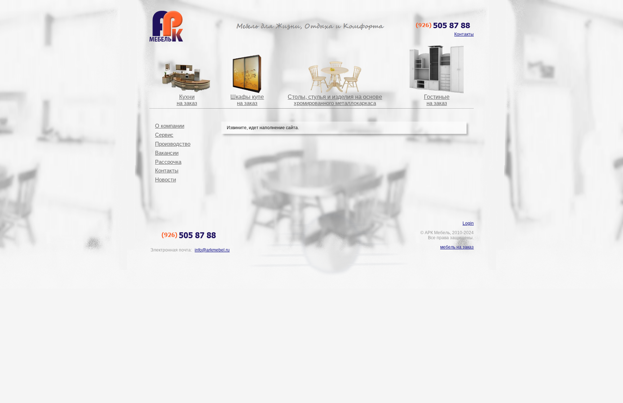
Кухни (187, 100)
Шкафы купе (247, 100)
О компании (169, 126)
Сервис (164, 135)
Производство (172, 144)
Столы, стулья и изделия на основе (335, 100)
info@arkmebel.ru (212, 250)
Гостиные (437, 100)
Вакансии (166, 153)
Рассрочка (168, 162)
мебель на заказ (457, 247)
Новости (165, 180)
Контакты (166, 171)
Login (468, 223)
